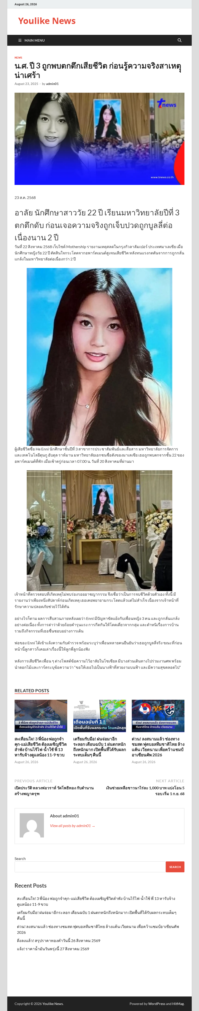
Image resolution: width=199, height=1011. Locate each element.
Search (20, 858)
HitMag (178, 1004)
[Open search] (179, 40)
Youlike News (47, 21)
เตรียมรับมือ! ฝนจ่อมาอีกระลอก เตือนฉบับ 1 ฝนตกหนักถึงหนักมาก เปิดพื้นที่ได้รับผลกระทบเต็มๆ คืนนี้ (99, 746)
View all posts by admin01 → (72, 825)
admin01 (52, 84)
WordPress (156, 1004)
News (18, 57)
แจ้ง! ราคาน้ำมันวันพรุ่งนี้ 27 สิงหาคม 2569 (53, 948)
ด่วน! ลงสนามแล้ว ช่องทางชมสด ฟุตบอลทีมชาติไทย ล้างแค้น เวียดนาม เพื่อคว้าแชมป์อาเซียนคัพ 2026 (158, 746)
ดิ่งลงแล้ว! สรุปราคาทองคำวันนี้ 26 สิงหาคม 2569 (58, 940)
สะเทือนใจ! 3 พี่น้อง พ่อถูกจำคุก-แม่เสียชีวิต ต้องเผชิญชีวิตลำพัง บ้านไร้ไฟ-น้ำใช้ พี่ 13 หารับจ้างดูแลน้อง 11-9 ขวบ (41, 746)
